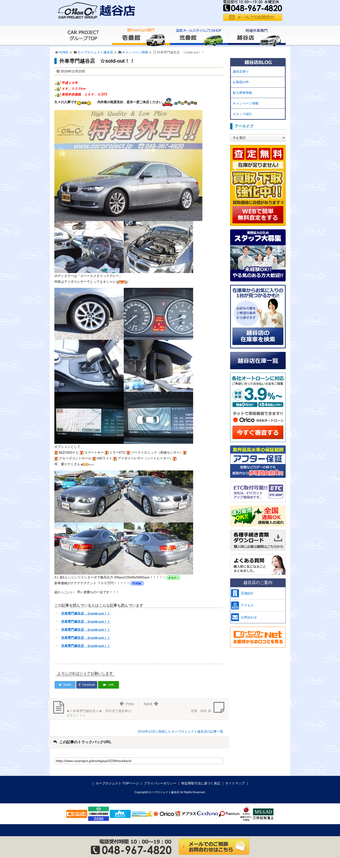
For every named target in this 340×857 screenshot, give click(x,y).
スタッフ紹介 (242, 114)
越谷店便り (241, 71)
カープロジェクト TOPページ (117, 783)
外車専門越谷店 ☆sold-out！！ (85, 613)
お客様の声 (241, 82)
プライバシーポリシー (160, 783)
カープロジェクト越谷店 (95, 52)
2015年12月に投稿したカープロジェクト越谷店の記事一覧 (180, 731)
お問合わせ (249, 617)
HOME (63, 52)
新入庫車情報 (242, 93)
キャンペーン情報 (135, 52)
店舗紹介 (247, 593)
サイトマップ (235, 783)
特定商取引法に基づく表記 (200, 783)
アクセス (247, 605)
